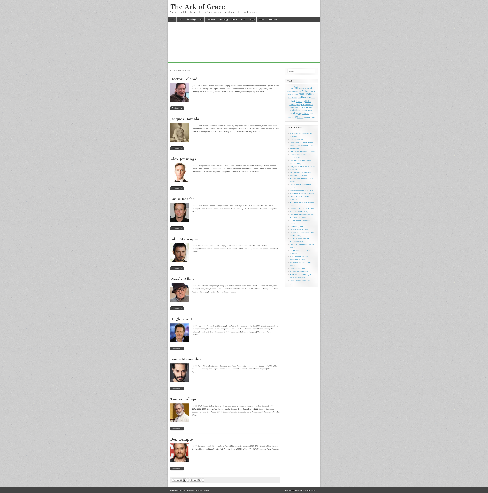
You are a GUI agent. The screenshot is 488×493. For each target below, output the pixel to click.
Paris (310, 107)
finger (311, 94)
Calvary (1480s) (296, 139)
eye (289, 94)
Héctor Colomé (183, 79)
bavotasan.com (312, 490)
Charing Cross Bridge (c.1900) (302, 208)
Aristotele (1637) (296, 169)
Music (234, 19)
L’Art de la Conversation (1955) (302, 151)
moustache (294, 107)
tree (289, 117)
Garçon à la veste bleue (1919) (302, 166)
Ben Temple (181, 439)
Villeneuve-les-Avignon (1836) (302, 190)
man (311, 105)
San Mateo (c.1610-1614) (300, 172)
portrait (293, 110)
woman (311, 117)
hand (299, 101)
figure (301, 94)
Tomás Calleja (183, 399)
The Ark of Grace (197, 7)
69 (199, 480)
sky (311, 113)
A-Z (180, 19)
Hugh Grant (181, 319)
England (305, 91)
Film (243, 19)
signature (303, 113)
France (306, 97)
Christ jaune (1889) (297, 268)
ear (300, 91)
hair (293, 101)
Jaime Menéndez (185, 359)
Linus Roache (182, 199)
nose (306, 107)
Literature (211, 19)
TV (292, 117)
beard (301, 88)
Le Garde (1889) (296, 226)
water (306, 117)
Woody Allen (182, 279)
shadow (293, 113)
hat (304, 101)
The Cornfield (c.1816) (299, 211)
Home (172, 19)
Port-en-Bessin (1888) (299, 271)
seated (310, 110)
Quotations (272, 19)
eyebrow (295, 94)
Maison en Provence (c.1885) (302, 193)
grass (313, 98)
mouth (301, 107)
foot (299, 98)
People (252, 19)
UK (295, 117)
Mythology (223, 19)
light (301, 104)
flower (290, 98)
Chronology (191, 19)
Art (201, 19)
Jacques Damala (184, 119)
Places (261, 19)
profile (299, 110)
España (312, 91)
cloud (309, 88)
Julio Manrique (184, 239)
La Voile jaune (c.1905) (299, 229)
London (307, 105)
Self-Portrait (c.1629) (298, 175)
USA (300, 117)
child (304, 88)
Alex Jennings (183, 159)
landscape (294, 104)
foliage (294, 98)
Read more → (177, 108)
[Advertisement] (244, 45)
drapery (290, 91)
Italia (308, 101)
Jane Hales (294, 148)
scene (304, 110)
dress (296, 91)
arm (292, 88)
